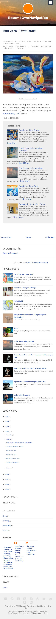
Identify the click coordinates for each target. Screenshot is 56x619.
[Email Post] (5, 117)
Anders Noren (24, 611)
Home (28, 237)
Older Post (50, 237)
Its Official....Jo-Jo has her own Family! (19, 558)
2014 (7, 431)
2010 (7, 484)
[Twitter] (12, 599)
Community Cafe (11, 113)
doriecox (30, 546)
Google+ (46, 46)
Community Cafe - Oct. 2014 (32, 204)
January (9, 468)
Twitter (34, 46)
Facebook (21, 46)
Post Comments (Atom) (37, 262)
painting (6, 521)
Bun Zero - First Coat (28, 186)
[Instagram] (24, 599)
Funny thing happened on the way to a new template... (19, 442)
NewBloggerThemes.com (18, 613)
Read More (12, 143)
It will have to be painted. (31, 168)
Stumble (10, 48)
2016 (7, 421)
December (9, 435)
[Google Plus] (5, 599)
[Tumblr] (24, 602)
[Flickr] (44, 599)
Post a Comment (10, 253)
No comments (12, 44)
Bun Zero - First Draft (19, 31)
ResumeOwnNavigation (28, 18)
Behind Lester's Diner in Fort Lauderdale (31, 551)
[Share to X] (14, 118)
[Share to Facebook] (17, 118)
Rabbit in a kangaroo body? (25, 288)
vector (5, 530)
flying (5, 516)
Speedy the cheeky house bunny (19, 549)
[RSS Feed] (31, 602)
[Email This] (9, 118)
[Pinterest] (50, 599)
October (9, 439)
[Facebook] (18, 599)
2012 (7, 479)
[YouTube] (31, 599)
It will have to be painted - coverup (31, 149)
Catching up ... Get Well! (23, 274)
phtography (7, 525)
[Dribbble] (37, 599)
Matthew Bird (8, 569)
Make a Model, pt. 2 (22, 395)
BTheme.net (36, 613)
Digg (21, 48)
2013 (7, 474)
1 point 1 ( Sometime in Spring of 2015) (29, 382)
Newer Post (6, 237)
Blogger (27, 608)
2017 (7, 416)
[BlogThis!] (12, 118)
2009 (7, 489)
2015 (7, 426)
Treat (16, 328)
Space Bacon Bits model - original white (30, 368)
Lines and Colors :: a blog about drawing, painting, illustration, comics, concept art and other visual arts (8, 557)
